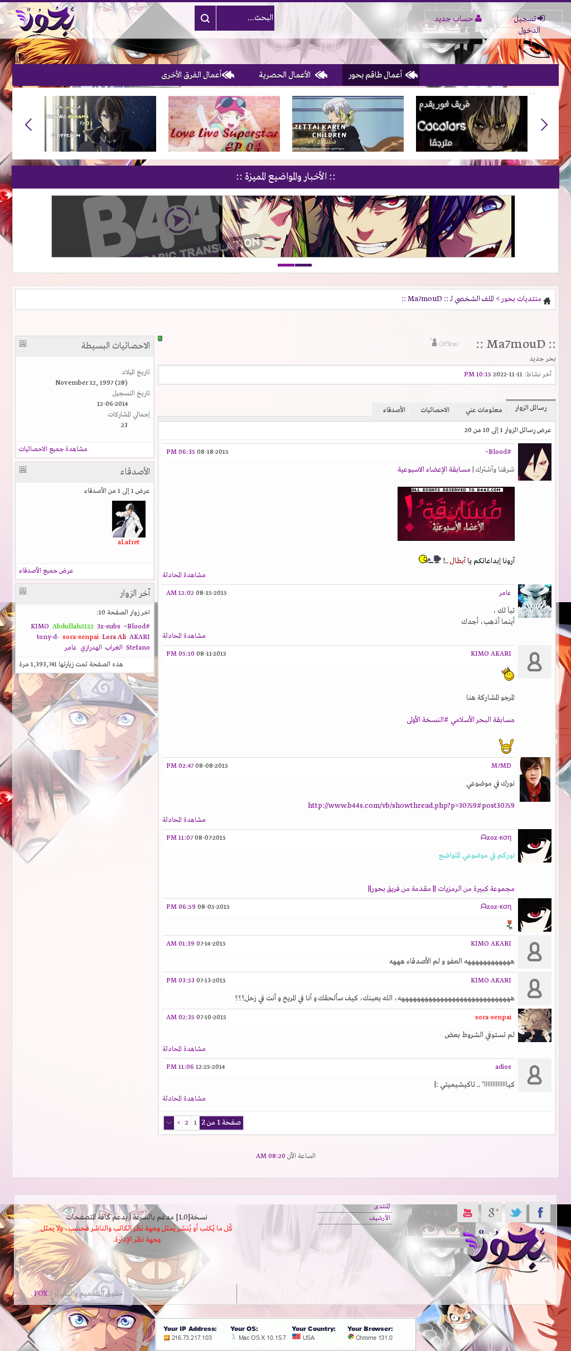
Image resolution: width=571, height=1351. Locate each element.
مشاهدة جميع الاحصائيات (53, 449)
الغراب (114, 647)
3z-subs (108, 626)
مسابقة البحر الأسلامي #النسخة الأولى (461, 720)
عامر (505, 593)
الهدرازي (91, 647)
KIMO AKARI (491, 654)
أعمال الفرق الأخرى (191, 75)
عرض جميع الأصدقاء (46, 570)
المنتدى (382, 1206)
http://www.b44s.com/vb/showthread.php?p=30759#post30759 (411, 806)
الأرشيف (380, 1218)
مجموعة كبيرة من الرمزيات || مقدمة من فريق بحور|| (441, 889)
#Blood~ (498, 452)
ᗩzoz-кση (496, 838)
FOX (40, 1294)
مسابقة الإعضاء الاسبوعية (434, 469)
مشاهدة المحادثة (184, 575)
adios (503, 1067)
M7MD (501, 766)
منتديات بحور (521, 299)
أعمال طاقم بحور (375, 75)
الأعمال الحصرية (285, 75)
